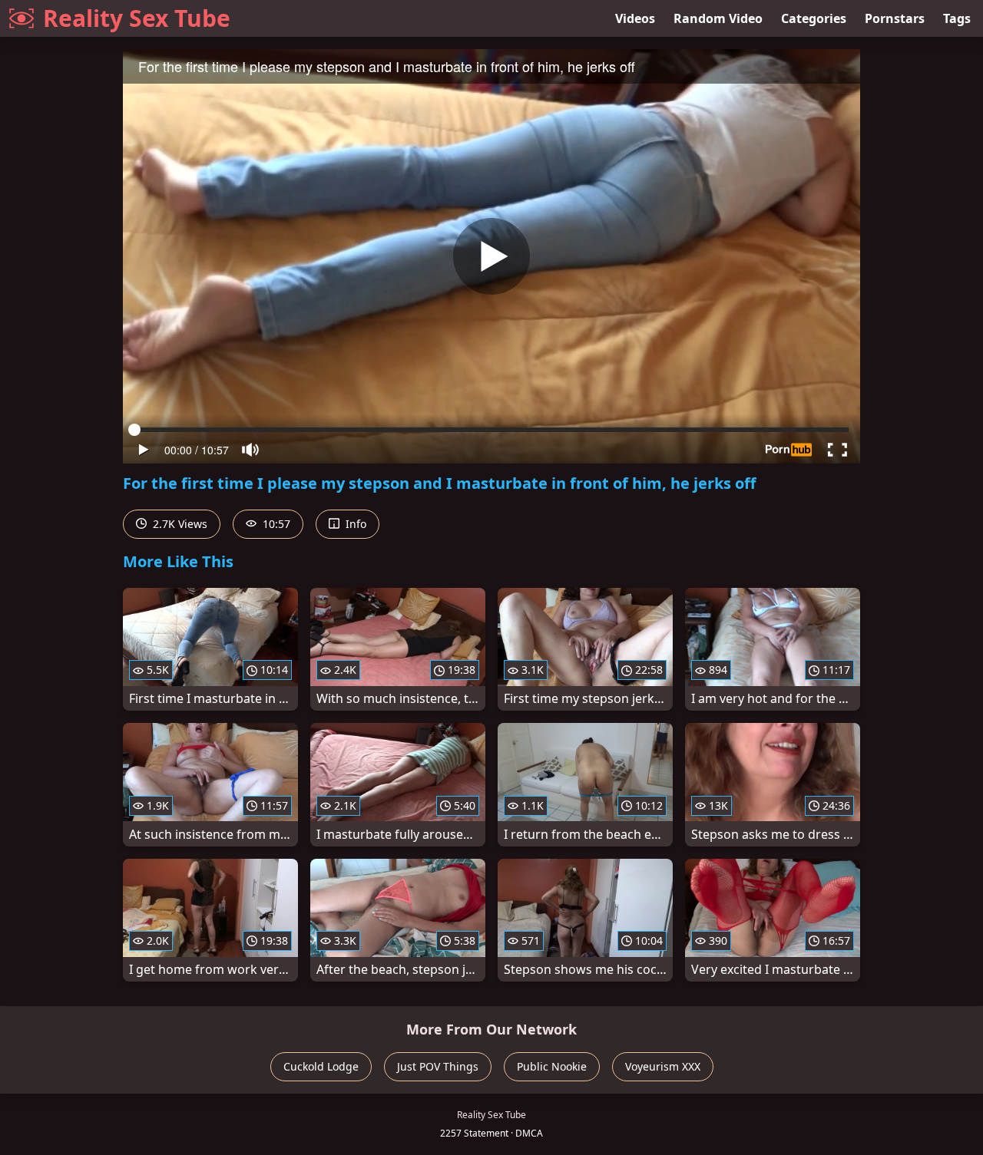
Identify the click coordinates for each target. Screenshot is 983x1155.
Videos (635, 18)
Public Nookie (552, 1066)
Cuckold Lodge (321, 1066)
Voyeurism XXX (662, 1066)
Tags (957, 18)
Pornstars (895, 18)
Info (354, 523)
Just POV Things (437, 1066)
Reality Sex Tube (136, 18)
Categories (813, 18)
